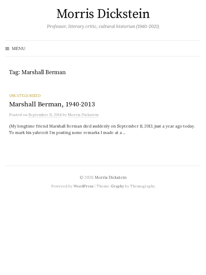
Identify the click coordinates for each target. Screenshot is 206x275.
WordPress (83, 186)
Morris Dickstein (103, 14)
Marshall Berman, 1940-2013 (52, 104)
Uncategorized (25, 95)
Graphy (117, 186)
